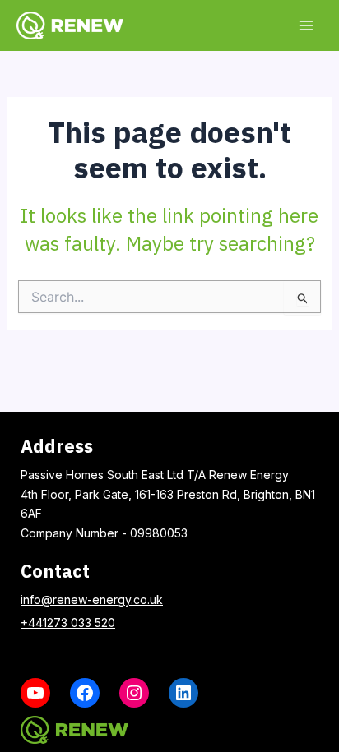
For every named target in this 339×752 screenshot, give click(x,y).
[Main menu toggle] (306, 25)
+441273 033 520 (68, 623)
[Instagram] (134, 693)
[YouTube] (35, 693)
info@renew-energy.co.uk (92, 600)
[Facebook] (85, 693)
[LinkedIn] (183, 693)
